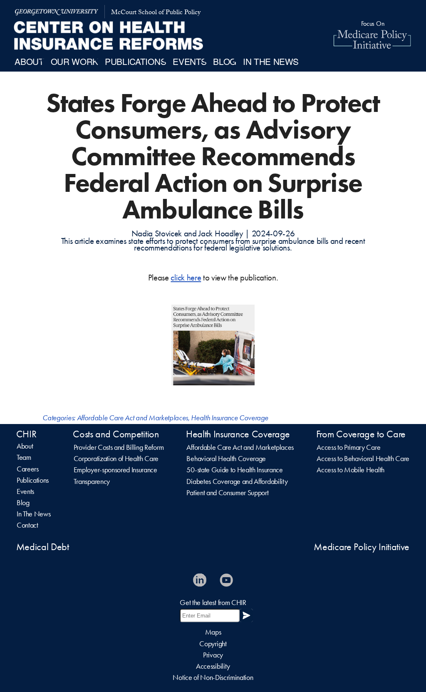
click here (186, 278)
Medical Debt (42, 547)
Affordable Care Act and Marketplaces (132, 417)
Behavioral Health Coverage (226, 458)
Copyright (212, 643)
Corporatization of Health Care (116, 458)
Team (24, 457)
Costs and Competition (116, 434)
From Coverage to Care (361, 434)
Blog (23, 502)
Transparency (92, 481)
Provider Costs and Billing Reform (118, 447)
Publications (33, 480)
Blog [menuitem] (224, 61)
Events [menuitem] (189, 61)
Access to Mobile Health (350, 469)
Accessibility (213, 666)
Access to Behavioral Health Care (363, 458)
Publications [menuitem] (135, 61)
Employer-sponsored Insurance (115, 469)
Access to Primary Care (348, 447)
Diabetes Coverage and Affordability (236, 481)
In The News (33, 513)
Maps (213, 632)
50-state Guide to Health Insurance (234, 469)
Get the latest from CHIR (213, 602)
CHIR (26, 434)
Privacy (213, 655)
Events (25, 491)
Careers (28, 469)
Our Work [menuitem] (74, 61)
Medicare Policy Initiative (361, 547)
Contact (27, 525)
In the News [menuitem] (270, 61)
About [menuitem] (29, 61)
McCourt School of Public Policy (156, 13)
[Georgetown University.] (56, 11)
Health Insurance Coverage (229, 417)
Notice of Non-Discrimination (213, 677)
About (25, 446)
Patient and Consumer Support (227, 492)
